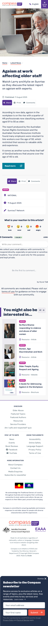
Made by (26, 556)
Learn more (19, 599)
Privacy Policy (8, 620)
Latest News (15, 63)
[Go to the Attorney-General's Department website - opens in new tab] (16, 530)
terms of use (8, 291)
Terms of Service (23, 620)
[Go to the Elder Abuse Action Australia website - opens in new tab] (40, 529)
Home (4, 63)
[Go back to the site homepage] (12, 4)
